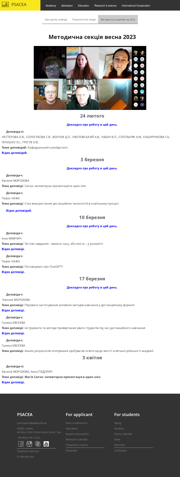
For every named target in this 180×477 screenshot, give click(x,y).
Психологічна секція (83, 19)
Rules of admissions (77, 423)
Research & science (105, 5)
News (117, 439)
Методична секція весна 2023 (118, 19)
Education (83, 5)
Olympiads (71, 450)
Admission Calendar (76, 439)
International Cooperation (136, 5)
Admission (67, 5)
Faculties (119, 428)
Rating (117, 423)
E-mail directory (25, 456)
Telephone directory (28, 451)
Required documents (77, 434)
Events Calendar (123, 434)
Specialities (72, 428)
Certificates (120, 450)
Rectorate (119, 445)
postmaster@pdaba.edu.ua (31, 423)
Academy (51, 5)
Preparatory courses (77, 445)
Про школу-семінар (56, 19)
